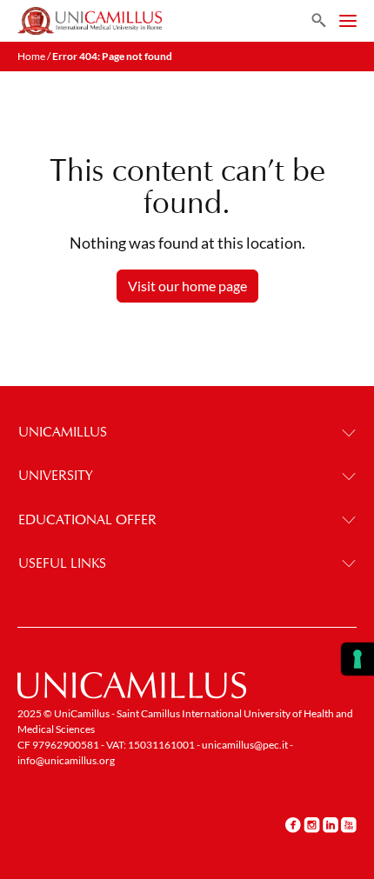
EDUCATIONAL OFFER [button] (87, 519)
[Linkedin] (330, 824)
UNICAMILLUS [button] (62, 431)
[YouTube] (349, 824)
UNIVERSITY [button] (55, 475)
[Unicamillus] (89, 21)
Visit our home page (187, 285)
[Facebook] (293, 824)
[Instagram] (312, 824)
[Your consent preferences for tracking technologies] (357, 659)
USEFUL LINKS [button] (62, 563)
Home (31, 56)
